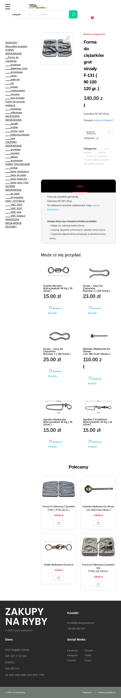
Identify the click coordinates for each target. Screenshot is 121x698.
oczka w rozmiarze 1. (103, 120)
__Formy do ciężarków (95, 156)
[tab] (80, 186)
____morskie (99, 152)
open (68, 37)
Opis (80, 186)
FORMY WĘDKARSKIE (96, 160)
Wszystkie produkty (94, 163)
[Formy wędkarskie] (37, 6)
